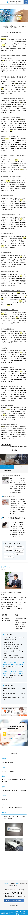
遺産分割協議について (7, 234)
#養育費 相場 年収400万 (8, 547)
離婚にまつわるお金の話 (7, 367)
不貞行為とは (4, 348)
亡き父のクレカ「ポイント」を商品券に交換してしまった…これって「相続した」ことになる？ (13, 673)
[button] (4, 738)
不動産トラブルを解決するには (9, 136)
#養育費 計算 (8, 556)
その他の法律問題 (7, 470)
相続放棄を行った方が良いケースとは (11, 176)
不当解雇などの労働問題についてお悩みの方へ (13, 98)
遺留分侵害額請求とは (7, 253)
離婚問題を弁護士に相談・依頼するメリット (13, 291)
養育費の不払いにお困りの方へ (9, 310)
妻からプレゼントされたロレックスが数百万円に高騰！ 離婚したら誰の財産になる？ (13, 664)
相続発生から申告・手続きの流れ (10, 272)
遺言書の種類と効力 (6, 37)
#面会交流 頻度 (19, 554)
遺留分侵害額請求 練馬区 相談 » (18, 446)
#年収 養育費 (8, 554)
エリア (21, 470)
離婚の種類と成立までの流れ (9, 424)
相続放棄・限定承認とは (7, 195)
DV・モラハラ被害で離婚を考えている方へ (12, 386)
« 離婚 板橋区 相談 (6, 445)
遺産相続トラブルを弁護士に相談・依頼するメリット (13, 156)
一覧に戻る (14, 450)
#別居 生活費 (19, 546)
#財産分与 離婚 (9, 550)
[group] (14, 733)
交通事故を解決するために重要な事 (10, 117)
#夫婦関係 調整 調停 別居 (19, 551)
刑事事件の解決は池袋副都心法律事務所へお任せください (13, 78)
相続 (21, 467)
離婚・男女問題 (7, 467)
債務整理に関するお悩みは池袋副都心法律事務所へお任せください (13, 57)
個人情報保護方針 (14, 905)
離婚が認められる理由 (7, 405)
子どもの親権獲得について (8, 329)
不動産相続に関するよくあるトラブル (11, 215)
